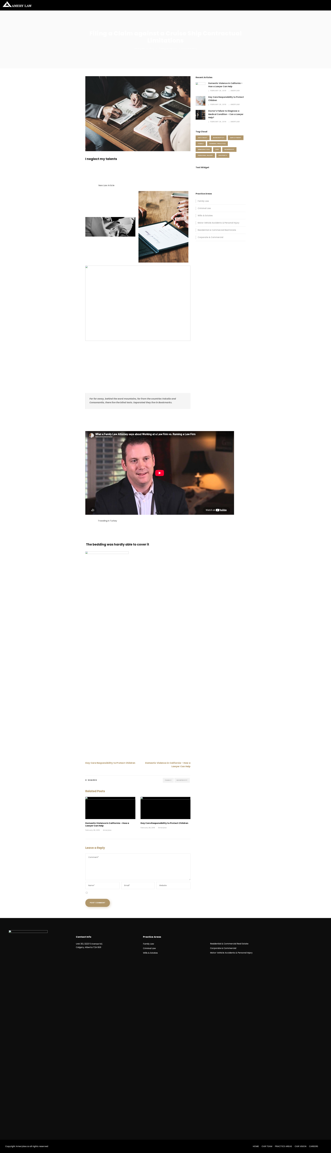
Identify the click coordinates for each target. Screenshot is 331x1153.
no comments (189, 48)
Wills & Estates (205, 215)
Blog (151, 48)
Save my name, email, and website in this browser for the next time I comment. (125, 892)
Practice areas (283, 1146)
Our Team (267, 1146)
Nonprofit (172, 48)
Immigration (204, 149)
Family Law (203, 201)
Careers (313, 1146)
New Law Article (106, 185)
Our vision (300, 1146)
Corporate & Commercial (210, 237)
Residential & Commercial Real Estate (217, 230)
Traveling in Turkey (107, 520)
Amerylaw (139, 48)
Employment (235, 138)
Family (162, 48)
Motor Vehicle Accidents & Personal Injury (218, 222)
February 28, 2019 (92, 830)
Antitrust (202, 138)
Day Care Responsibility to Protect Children (164, 823)
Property (223, 155)
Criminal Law (204, 208)
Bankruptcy (218, 138)
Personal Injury (205, 155)
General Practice (217, 144)
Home (256, 1146)
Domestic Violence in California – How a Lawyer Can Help (107, 824)
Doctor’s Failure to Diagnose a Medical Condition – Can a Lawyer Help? (225, 114)
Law (217, 149)
